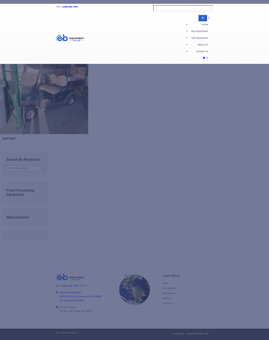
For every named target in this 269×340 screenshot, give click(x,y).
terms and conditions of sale (197, 333)
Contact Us (202, 51)
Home (205, 25)
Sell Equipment (199, 38)
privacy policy (178, 333)
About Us (203, 45)
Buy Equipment (199, 31)
